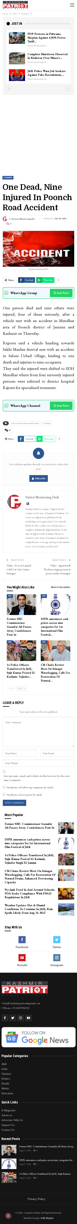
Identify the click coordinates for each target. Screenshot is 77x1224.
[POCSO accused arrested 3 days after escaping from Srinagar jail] (18, 55)
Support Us (8, 1124)
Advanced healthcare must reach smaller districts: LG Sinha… (45, 74)
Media (5, 1088)
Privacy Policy (36, 1199)
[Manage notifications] (8, 1216)
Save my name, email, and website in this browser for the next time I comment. (37, 778)
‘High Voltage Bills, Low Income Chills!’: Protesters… (46, 36)
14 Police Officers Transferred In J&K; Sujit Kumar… (45, 1173)
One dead (47, 423)
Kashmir (8, 178)
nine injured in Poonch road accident (25, 423)
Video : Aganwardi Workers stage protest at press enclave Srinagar (57, 569)
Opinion (6, 1073)
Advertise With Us (12, 1120)
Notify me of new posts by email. (24, 794)
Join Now (63, 293)
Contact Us (7, 1129)
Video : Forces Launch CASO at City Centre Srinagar (19, 569)
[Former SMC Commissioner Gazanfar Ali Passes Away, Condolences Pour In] (21, 604)
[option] (39, 58)
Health (5, 1083)
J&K (10, 596)
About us (6, 1115)
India (4, 1068)
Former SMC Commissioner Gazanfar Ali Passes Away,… (47, 1146)
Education (7, 1093)
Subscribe (40, 478)
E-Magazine (8, 1110)
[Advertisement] (38, 132)
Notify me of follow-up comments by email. (30, 787)
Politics (5, 1078)
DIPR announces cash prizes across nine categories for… (46, 1160)
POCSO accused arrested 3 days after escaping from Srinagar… (46, 54)
